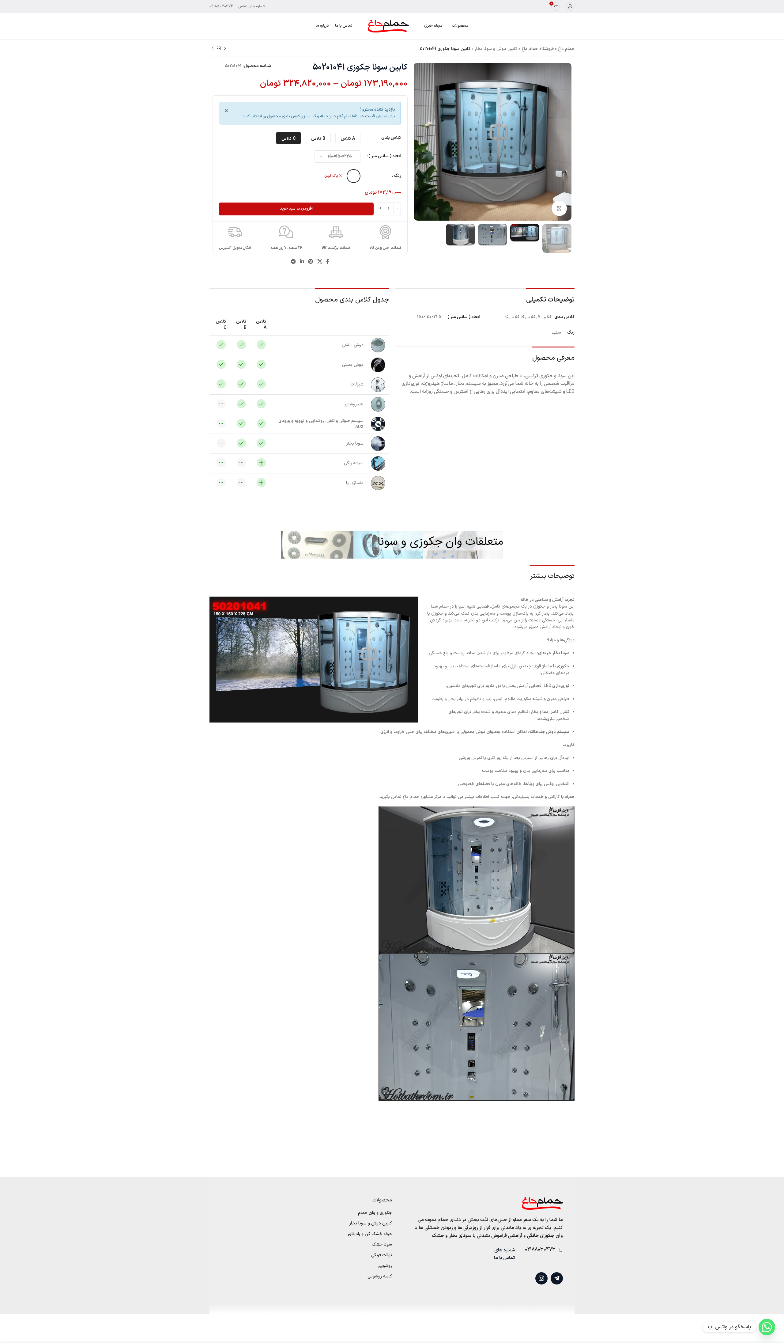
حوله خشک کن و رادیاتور (370, 1234)
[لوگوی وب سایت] (388, 26)
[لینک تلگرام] (293, 262)
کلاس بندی (391, 138)
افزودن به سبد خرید (296, 209)
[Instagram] (541, 1278)
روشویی (385, 1266)
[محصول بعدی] (212, 49)
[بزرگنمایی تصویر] (559, 208)
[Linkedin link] (302, 262)
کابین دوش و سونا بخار (496, 49)
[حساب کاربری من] (570, 6)
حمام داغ (566, 49)
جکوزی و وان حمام (375, 1213)
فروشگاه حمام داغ (538, 49)
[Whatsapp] (767, 1327)
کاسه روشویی (380, 1276)
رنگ (397, 176)
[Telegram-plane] (557, 1278)
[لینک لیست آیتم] (541, 1250)
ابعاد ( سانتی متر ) (384, 156)
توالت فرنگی (381, 1255)
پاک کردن (331, 176)
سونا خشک (382, 1245)
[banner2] (392, 544)
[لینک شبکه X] (319, 262)
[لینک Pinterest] (310, 262)
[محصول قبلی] (225, 49)
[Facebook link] (327, 262)
